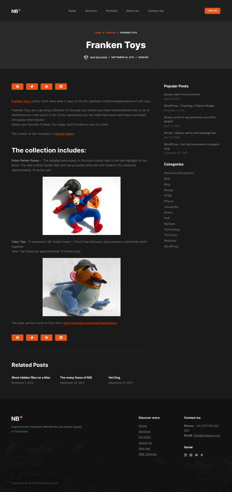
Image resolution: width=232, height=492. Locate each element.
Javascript (171, 207)
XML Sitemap (148, 454)
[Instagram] (191, 455)
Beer (167, 178)
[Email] (196, 455)
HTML (168, 195)
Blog (167, 184)
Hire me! (144, 448)
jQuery (168, 212)
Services (91, 10)
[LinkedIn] (61, 86)
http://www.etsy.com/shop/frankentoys (90, 323)
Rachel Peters (64, 133)
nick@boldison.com (207, 435)
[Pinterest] (46, 86)
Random (143, 57)
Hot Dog (114, 377)
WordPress (171, 246)
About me (132, 10)
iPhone (168, 201)
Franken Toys (21, 101)
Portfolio (111, 10)
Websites (170, 240)
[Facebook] (17, 86)
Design (168, 190)
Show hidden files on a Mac (31, 377)
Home (72, 10)
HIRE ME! (212, 10)
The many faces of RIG (76, 377)
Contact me (155, 10)
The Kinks (170, 235)
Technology (172, 229)
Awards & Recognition (179, 173)
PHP (167, 218)
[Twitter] (32, 86)
